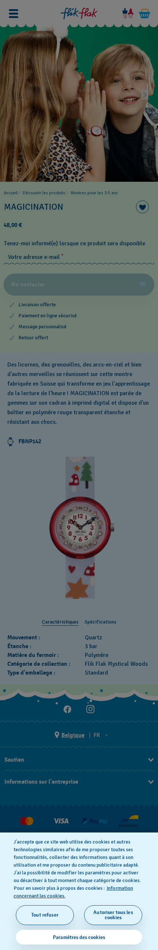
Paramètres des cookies (79, 937)
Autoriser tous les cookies (113, 915)
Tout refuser (44, 915)
